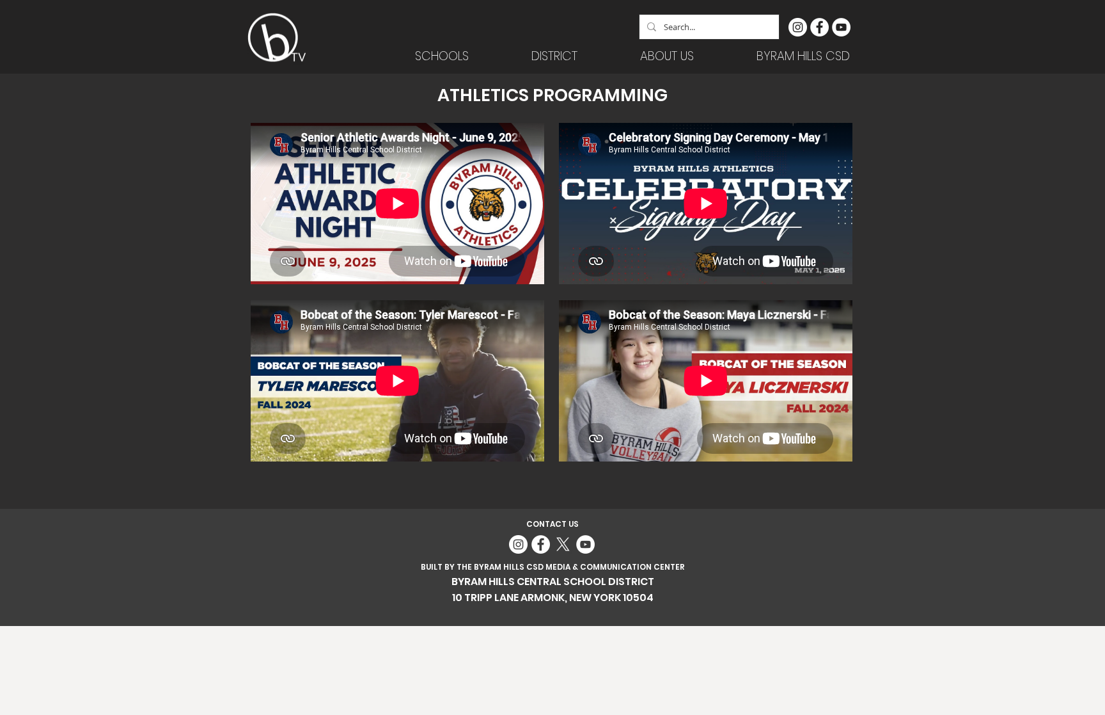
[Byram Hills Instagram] (797, 27)
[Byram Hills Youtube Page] (841, 27)
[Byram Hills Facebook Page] (819, 27)
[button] (554, 56)
